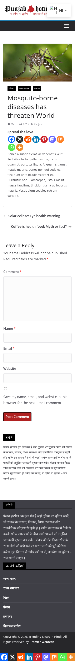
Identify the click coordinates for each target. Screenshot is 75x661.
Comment (12, 271)
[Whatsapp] (11, 147)
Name (9, 328)
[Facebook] (11, 139)
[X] (19, 139)
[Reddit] (27, 139)
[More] (19, 147)
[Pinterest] (44, 139)
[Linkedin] (36, 139)
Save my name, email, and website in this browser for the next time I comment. (35, 399)
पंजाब (6, 607)
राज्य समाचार (24, 88)
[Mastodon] (52, 139)
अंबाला (11, 88)
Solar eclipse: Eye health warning (34, 216)
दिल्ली (6, 597)
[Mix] (60, 139)
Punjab (38, 124)
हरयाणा (37, 88)
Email (9, 348)
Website (9, 368)
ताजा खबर (9, 578)
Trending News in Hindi (45, 637)
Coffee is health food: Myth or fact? (39, 226)
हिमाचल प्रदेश (11, 626)
